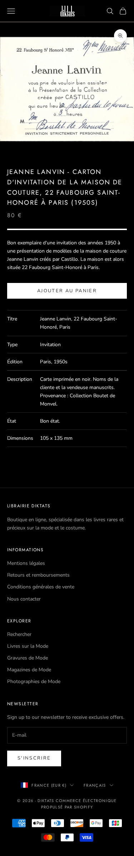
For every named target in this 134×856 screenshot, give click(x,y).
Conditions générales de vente (40, 586)
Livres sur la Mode (27, 646)
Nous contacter (24, 599)
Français (95, 785)
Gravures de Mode (27, 658)
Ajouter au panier (67, 291)
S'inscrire (34, 758)
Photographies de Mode (33, 681)
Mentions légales (26, 563)
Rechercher (19, 634)
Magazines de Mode (29, 669)
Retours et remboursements (38, 575)
